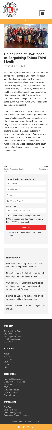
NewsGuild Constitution (13, 379)
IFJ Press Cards (10, 392)
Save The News (10, 409)
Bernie (23, 66)
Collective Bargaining (12, 412)
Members (8, 356)
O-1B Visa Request (11, 389)
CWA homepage (10, 387)
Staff (6, 361)
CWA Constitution (11, 384)
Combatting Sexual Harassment (16, 415)
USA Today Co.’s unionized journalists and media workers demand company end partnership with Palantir (25, 286)
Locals (6, 364)
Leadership (8, 359)
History (7, 367)
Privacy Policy (9, 395)
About (6, 353)
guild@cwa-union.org (12, 339)
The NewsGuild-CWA (22, 421)
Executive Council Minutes (14, 381)
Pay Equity (8, 407)
